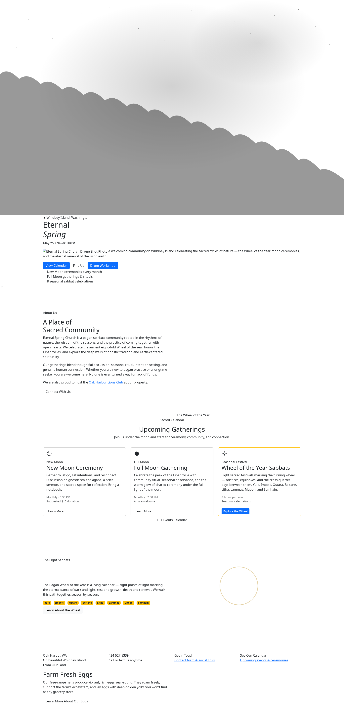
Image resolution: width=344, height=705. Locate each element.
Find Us (78, 265)
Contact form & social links (194, 660)
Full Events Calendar (172, 520)
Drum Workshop (102, 265)
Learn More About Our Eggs (67, 701)
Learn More (56, 511)
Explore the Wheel (235, 511)
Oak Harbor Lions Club (106, 382)
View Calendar (56, 265)
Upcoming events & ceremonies (264, 660)
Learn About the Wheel (63, 610)
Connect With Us (58, 391)
